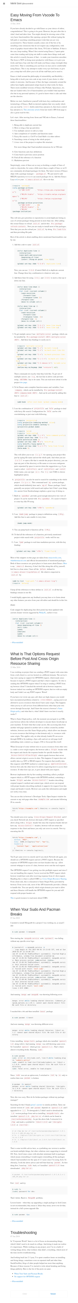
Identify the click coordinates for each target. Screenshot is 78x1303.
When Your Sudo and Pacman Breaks (28, 1273)
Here (65, 563)
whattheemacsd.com (18, 560)
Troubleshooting (23, 1232)
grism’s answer (36, 1104)
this (15, 491)
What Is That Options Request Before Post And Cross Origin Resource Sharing (35, 659)
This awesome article (31, 109)
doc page (23, 382)
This (12, 898)
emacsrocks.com (54, 557)
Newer (53, 1294)
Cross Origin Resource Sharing (54, 878)
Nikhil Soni (15, 3)
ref (16, 179)
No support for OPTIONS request (27, 1276)
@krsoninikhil (27, 4)
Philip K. (42, 612)
